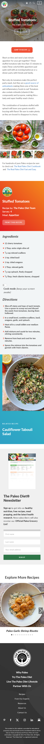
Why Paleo (22, 672)
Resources (22, 703)
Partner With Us (22, 686)
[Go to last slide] (1, 135)
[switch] (4, 285)
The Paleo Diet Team (22, 24)
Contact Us (22, 712)
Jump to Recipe (21, 50)
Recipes (22, 694)
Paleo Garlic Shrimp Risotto (22, 630)
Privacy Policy (28, 733)
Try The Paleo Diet (22, 676)
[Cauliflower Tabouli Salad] (22, 382)
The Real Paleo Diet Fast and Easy (21, 169)
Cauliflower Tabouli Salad (17, 431)
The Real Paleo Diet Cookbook (27, 166)
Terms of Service (16, 733)
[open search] (34, 2)
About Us (22, 708)
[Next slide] (43, 135)
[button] (39, 2)
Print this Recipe (13, 222)
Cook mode (19, 290)
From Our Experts (22, 699)
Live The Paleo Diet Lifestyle (22, 681)
